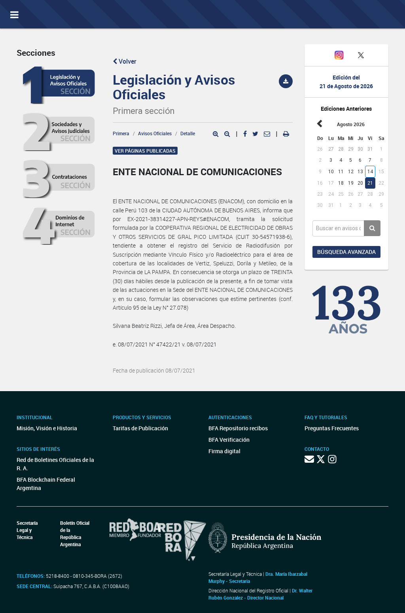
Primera (121, 133)
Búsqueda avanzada (346, 251)
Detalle (187, 133)
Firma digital (224, 451)
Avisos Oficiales (155, 133)
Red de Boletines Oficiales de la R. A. (55, 464)
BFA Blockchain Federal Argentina (46, 484)
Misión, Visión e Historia (47, 428)
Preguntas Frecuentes (332, 428)
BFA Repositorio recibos (238, 428)
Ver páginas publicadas (145, 151)
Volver (126, 61)
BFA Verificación (229, 439)
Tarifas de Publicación (140, 428)
